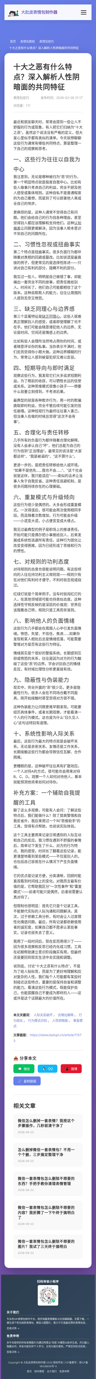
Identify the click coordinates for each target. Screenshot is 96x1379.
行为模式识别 (37, 1020)
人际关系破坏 (43, 1015)
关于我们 (13, 1312)
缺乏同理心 (51, 316)
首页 (13, 41)
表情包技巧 (46, 41)
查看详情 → (13, 1328)
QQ (47, 1068)
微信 (24, 1069)
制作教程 (39, 1371)
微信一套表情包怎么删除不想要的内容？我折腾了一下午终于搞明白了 (46, 1212)
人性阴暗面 (60, 1020)
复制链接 (27, 1081)
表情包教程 (27, 41)
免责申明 (13, 1336)
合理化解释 (65, 1015)
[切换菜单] (83, 12)
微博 (71, 1069)
